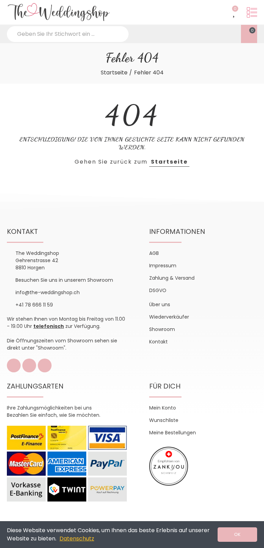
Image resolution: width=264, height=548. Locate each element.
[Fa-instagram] (29, 365)
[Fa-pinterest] (45, 365)
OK (237, 534)
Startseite (169, 162)
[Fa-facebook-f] (14, 365)
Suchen (118, 34)
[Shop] (252, 12)
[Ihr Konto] (166, 33)
